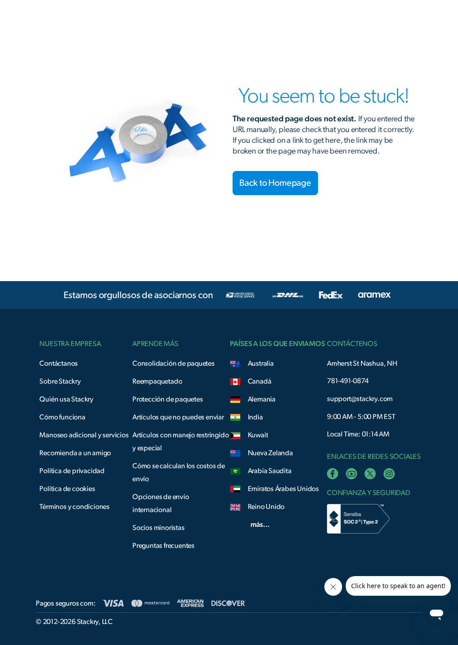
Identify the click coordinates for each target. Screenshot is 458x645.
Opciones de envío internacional (160, 503)
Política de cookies (67, 488)
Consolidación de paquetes (173, 363)
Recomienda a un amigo (75, 453)
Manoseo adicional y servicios (83, 435)
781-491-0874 (348, 380)
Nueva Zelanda (270, 453)
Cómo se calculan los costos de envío (178, 472)
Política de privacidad (72, 470)
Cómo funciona (62, 417)
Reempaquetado (157, 381)
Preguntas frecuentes (163, 545)
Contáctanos (58, 363)
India (255, 417)
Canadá (259, 381)
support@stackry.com (360, 398)
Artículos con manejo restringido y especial (180, 441)
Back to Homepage (275, 183)
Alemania (262, 399)
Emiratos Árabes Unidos (283, 488)
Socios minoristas (158, 527)
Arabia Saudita (270, 470)
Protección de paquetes (167, 399)
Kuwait (258, 435)
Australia (261, 363)
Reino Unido (266, 506)
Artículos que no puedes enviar (178, 417)
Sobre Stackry (60, 381)
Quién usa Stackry (66, 399)
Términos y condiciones (74, 506)
